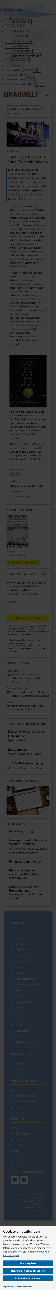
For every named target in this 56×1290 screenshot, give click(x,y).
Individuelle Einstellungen (28, 1278)
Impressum (8, 1286)
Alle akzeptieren (28, 1263)
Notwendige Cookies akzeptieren (28, 1270)
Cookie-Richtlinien (24, 1286)
